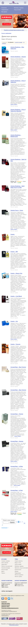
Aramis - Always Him (16, 273)
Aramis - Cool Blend (16, 296)
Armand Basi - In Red (17, 490)
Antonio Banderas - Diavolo (18, 56)
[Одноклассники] (6, 598)
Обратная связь (5, 603)
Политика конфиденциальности (9, 608)
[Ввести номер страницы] (2, 525)
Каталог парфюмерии (6, 33)
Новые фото (4, 564)
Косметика (4, 7)
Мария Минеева (4, 611)
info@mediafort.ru (5, 615)
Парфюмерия (4, 9)
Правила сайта (5, 606)
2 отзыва (20, 514)
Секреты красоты (19, 561)
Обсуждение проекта (13, 625)
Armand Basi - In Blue (17, 466)
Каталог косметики (6, 580)
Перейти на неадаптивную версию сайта (14, 30)
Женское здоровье (19, 574)
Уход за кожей (17, 9)
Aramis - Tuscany (15, 344)
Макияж (16, 571)
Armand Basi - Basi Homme (18, 390)
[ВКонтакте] (2, 598)
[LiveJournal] (12, 598)
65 (24, 523)
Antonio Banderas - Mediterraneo (16, 135)
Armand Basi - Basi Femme (18, 367)
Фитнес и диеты (18, 576)
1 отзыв (19, 182)
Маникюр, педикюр (18, 7)
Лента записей (4, 562)
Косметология (18, 569)
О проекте (4, 601)
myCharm (3, 559)
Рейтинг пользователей (6, 566)
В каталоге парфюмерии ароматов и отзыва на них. (21, 584)
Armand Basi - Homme (17, 441)
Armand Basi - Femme (17, 414)
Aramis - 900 (14, 251)
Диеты (2, 571)
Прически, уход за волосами (21, 567)
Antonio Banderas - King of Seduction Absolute (18, 110)
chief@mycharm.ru (13, 611)
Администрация (5, 604)
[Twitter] (9, 598)
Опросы (3, 573)
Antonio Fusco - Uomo (17, 210)
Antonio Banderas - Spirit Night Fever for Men (17, 186)
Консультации (4, 569)
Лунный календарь (5, 567)
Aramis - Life (14, 321)
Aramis (12, 234)
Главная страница (5, 561)
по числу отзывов (18, 42)
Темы (16, 559)
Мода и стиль (18, 562)
